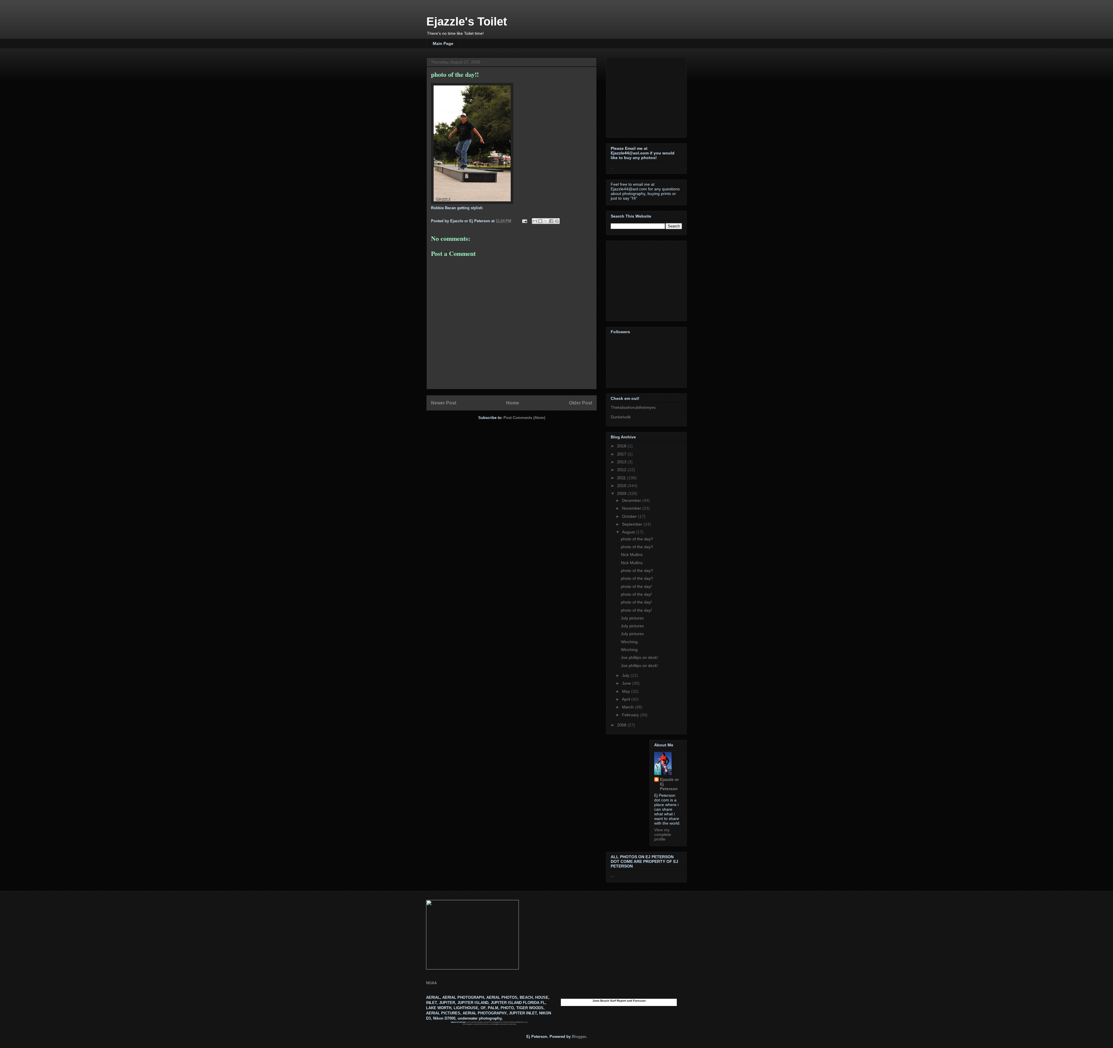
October (630, 516)
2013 (622, 462)
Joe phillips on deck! (639, 657)
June (627, 683)
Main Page (443, 43)
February (631, 714)
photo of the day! (636, 586)
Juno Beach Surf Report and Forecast (618, 1000)
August (629, 532)
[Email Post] (524, 221)
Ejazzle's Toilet (466, 21)
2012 (622, 469)
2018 (622, 446)
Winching (629, 641)
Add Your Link (510, 1024)
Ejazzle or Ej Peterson (669, 784)
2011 (622, 477)
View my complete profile (662, 834)
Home (512, 402)
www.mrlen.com (469, 1024)
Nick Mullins (632, 554)
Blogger (579, 1036)
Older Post (580, 402)
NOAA (431, 983)
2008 (622, 725)
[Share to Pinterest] (557, 221)
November (632, 508)
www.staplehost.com (496, 1022)
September (632, 524)
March (628, 707)
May (626, 691)
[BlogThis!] (540, 221)
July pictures (632, 618)
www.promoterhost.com (517, 1022)
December (632, 500)
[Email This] (535, 221)
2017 (622, 454)
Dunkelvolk (621, 417)
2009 (622, 493)
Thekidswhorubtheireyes (633, 407)
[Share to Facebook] (551, 221)
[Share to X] (546, 221)
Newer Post (443, 402)
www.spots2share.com (476, 1022)
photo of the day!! (637, 539)
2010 (622, 485)
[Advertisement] (647, 96)
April (626, 699)
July (626, 675)
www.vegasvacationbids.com (490, 1024)
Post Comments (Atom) (524, 417)
